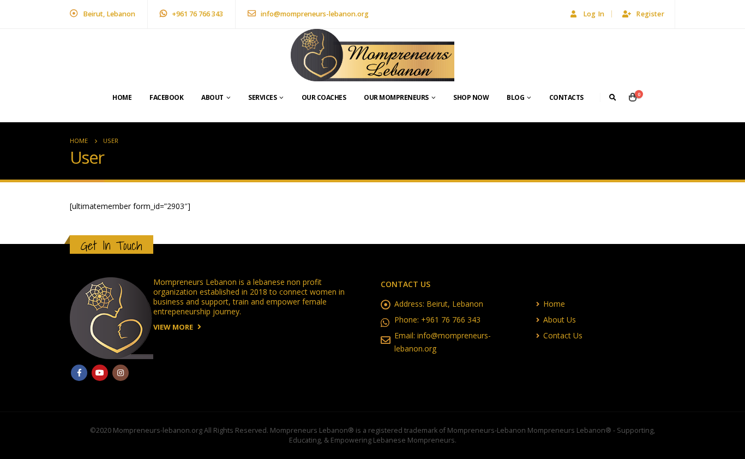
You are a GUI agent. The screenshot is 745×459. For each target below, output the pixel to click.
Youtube (100, 373)
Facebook (166, 97)
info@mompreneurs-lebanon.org (314, 14)
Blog (515, 97)
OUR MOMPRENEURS (396, 97)
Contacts (566, 97)
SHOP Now (471, 97)
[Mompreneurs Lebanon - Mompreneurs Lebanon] (372, 55)
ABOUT (212, 97)
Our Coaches (324, 97)
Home (121, 97)
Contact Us (562, 335)
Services (262, 97)
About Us (559, 319)
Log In (594, 14)
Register (650, 14)
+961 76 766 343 (196, 14)
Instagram (120, 373)
